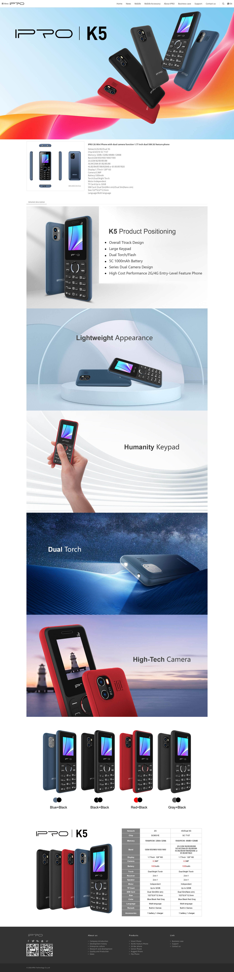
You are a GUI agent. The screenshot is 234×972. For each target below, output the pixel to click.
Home (119, 3)
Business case (184, 3)
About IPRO (169, 3)
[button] (28, 941)
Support (198, 3)
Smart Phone (135, 941)
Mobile (138, 3)
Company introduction (98, 941)
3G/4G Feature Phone (139, 944)
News (128, 3)
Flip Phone (134, 954)
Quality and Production (99, 951)
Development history (98, 944)
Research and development (100, 949)
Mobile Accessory (152, 3)
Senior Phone (136, 949)
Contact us (211, 3)
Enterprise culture (97, 946)
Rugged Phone (136, 951)
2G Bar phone (136, 946)
